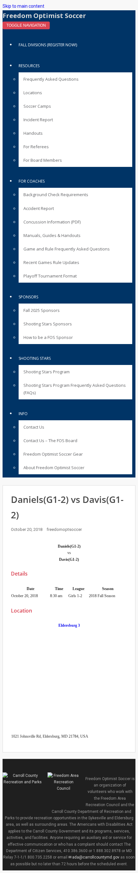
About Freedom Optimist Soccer (53, 467)
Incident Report (38, 120)
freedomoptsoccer (64, 529)
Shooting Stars (35, 358)
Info (23, 413)
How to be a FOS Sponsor (48, 337)
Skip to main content (23, 6)
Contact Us (33, 427)
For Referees (36, 147)
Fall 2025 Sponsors (41, 310)
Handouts (33, 133)
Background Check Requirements (55, 194)
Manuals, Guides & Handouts (52, 235)
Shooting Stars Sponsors (47, 324)
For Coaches (32, 181)
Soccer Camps (37, 106)
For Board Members (42, 160)
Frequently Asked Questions (51, 79)
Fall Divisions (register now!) (48, 45)
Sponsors (28, 297)
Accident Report (38, 208)
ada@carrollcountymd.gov (95, 857)
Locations (32, 92)
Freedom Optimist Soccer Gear (53, 454)
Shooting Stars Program (46, 372)
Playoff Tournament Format (50, 276)
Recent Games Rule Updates (51, 262)
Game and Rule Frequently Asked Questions (66, 249)
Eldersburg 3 (69, 625)
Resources (29, 65)
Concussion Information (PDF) (52, 222)
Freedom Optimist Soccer (44, 15)
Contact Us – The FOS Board (50, 440)
